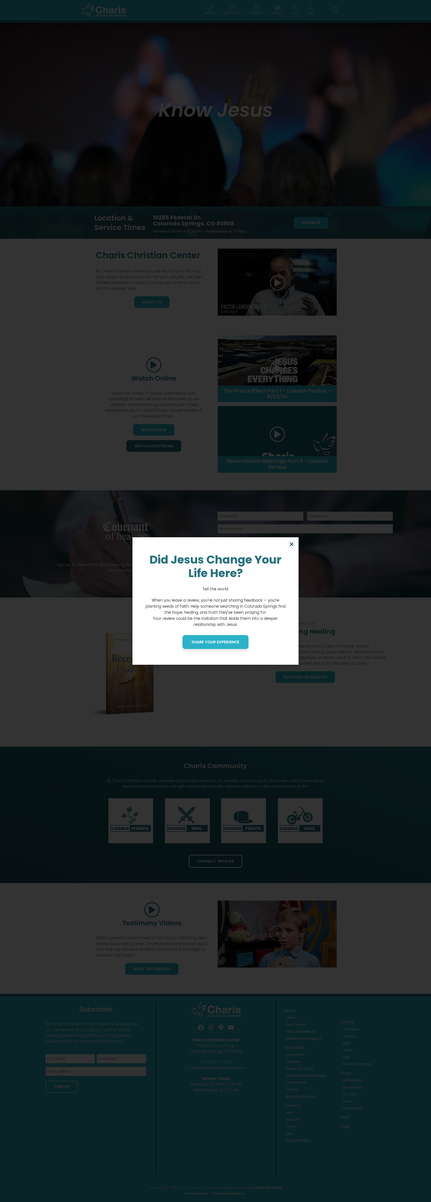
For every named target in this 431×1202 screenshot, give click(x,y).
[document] (215, 601)
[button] (291, 544)
